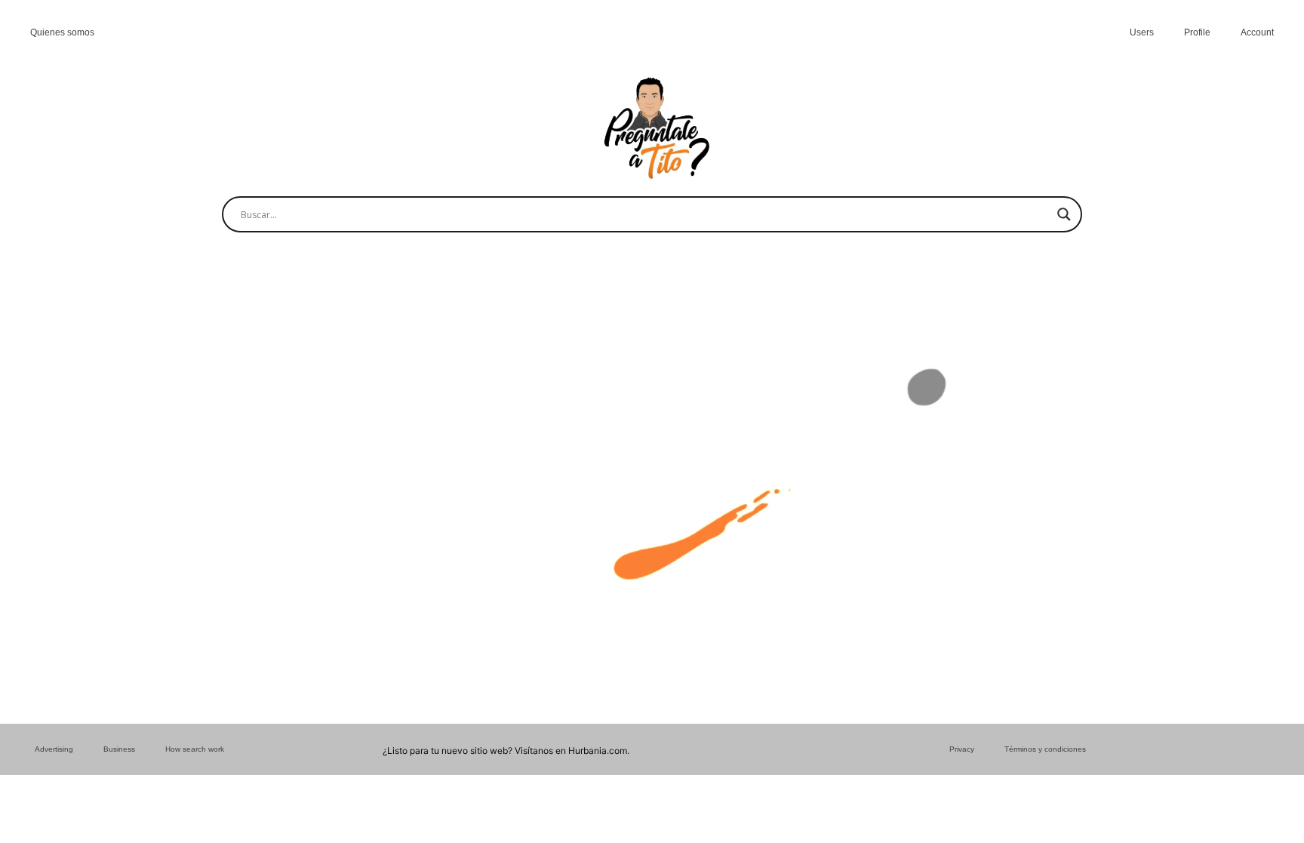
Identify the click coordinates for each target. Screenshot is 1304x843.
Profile (1197, 32)
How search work (194, 749)
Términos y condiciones (1045, 749)
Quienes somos (62, 32)
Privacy (961, 749)
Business (119, 749)
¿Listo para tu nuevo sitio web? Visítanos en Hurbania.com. (506, 750)
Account (1257, 32)
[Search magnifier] (1064, 214)
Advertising (54, 749)
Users (1142, 32)
